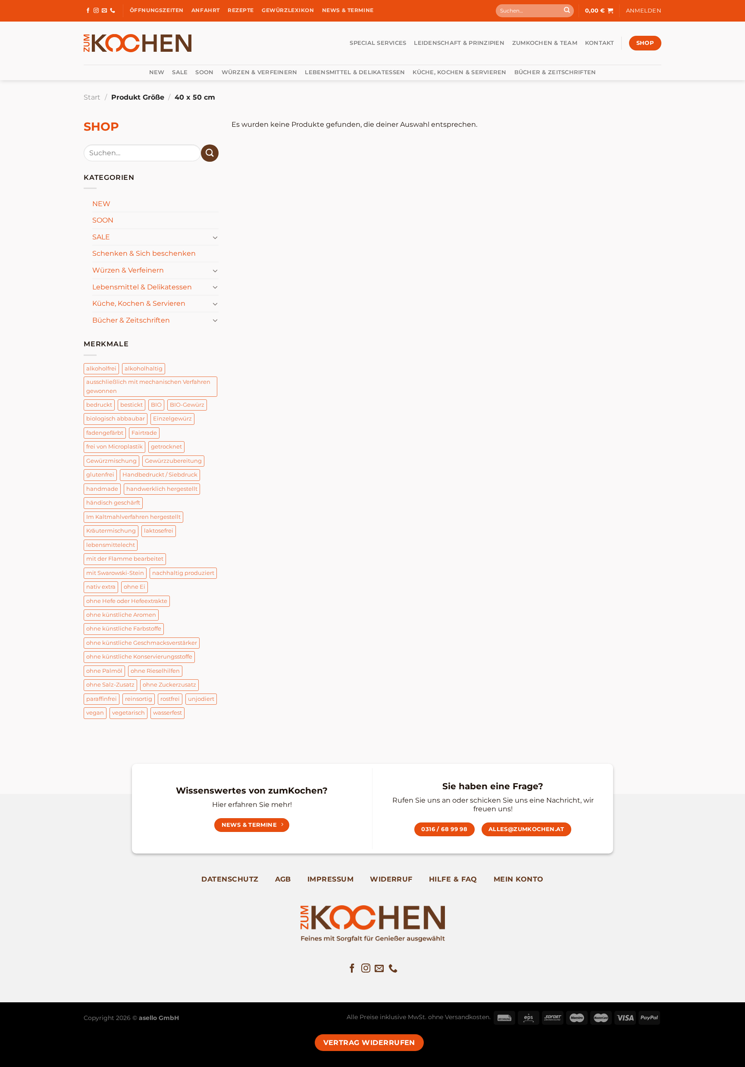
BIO (156, 405)
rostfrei (170, 699)
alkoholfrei (101, 368)
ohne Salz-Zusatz (110, 684)
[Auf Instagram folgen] (96, 11)
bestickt (131, 405)
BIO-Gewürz (187, 405)
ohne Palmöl (104, 671)
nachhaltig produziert (183, 573)
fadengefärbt (104, 433)
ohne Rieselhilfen (155, 671)
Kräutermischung (111, 530)
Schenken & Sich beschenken (144, 253)
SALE (180, 72)
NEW (157, 72)
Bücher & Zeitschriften (555, 72)
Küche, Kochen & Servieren (459, 72)
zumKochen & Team (544, 43)
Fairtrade (144, 433)
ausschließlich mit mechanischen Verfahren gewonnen (148, 386)
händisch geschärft (113, 502)
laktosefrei (158, 530)
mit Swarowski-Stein (115, 573)
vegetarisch (128, 712)
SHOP (101, 126)
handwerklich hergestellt (161, 489)
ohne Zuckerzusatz (169, 684)
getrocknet (166, 446)
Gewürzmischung (111, 461)
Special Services (378, 43)
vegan (95, 712)
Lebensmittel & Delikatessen (355, 72)
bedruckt (99, 405)
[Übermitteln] (566, 10)
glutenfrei (100, 474)
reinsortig (138, 699)
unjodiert (201, 699)
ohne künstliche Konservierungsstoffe (139, 656)
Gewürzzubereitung (173, 461)
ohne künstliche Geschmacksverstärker (141, 643)
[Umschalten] (215, 237)
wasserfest (167, 712)
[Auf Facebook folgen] (88, 11)
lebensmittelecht (110, 545)
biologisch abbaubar (115, 418)
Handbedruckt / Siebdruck (159, 474)
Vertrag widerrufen (369, 1043)
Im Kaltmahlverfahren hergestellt (133, 517)
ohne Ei (134, 587)
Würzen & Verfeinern (259, 72)
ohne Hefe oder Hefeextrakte (126, 601)
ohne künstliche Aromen (121, 615)
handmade (102, 489)
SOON (204, 72)
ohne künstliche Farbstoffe (123, 628)
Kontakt (599, 43)
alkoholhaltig (144, 368)
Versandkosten (467, 1017)
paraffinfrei (101, 699)
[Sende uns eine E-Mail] (104, 11)
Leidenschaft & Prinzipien (459, 43)
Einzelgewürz (172, 418)
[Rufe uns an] (112, 11)
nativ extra (101, 587)
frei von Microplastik (114, 446)
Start (92, 97)
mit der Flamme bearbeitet (124, 558)
